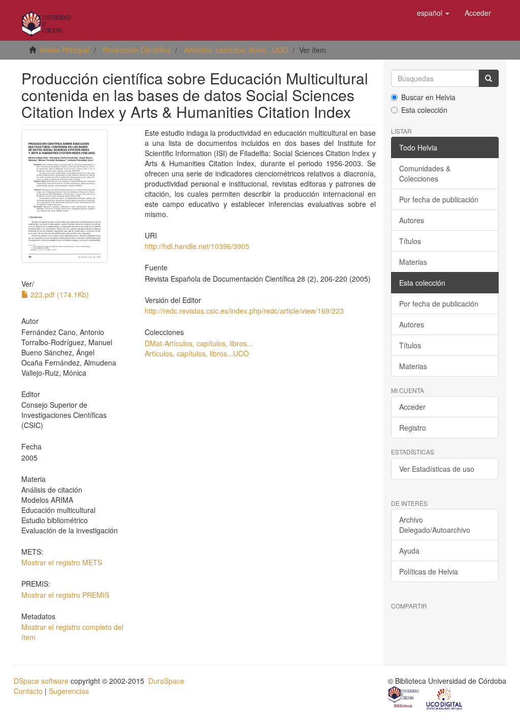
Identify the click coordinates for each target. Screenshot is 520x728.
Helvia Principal (64, 50)
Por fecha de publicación (438, 199)
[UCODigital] (445, 698)
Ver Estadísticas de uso (436, 469)
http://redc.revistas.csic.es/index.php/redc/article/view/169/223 (244, 311)
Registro (412, 427)
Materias (413, 262)
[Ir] (488, 78)
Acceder (412, 407)
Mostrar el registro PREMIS (65, 595)
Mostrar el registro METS (61, 562)
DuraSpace (166, 681)
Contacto (28, 691)
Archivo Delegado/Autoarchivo (434, 524)
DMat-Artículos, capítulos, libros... (199, 343)
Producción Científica (137, 50)
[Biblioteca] (404, 698)
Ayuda (409, 550)
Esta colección (424, 110)
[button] (433, 12)
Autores (411, 220)
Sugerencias (69, 691)
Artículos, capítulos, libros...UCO (236, 50)
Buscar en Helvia (428, 97)
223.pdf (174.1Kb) (58, 294)
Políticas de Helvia (428, 571)
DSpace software (41, 681)
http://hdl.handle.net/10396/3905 (197, 246)
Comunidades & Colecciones (424, 173)
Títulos (410, 241)
